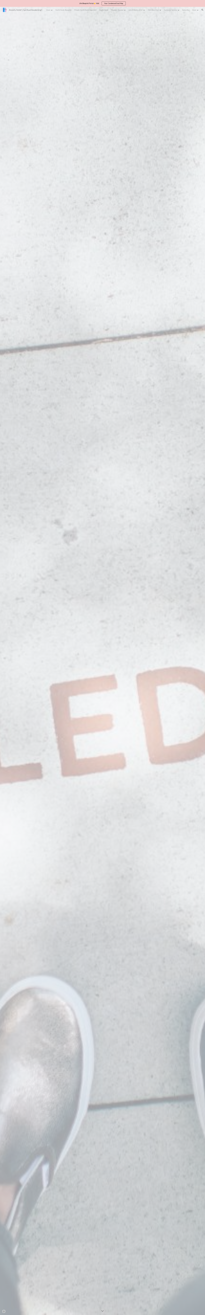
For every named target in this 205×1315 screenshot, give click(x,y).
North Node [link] (103, 10)
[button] (202, 9)
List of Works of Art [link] (135, 10)
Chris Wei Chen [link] (153, 10)
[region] (102, 3)
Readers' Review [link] (117, 10)
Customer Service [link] (170, 10)
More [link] (194, 10)
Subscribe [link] (185, 10)
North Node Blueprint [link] (63, 10)
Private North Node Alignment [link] (85, 10)
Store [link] (48, 10)
